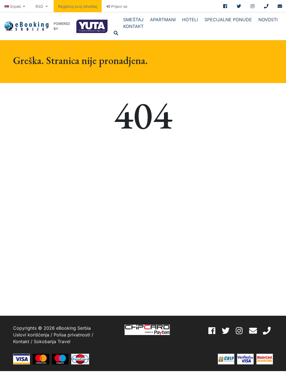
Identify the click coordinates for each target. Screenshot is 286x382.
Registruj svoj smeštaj (77, 6)
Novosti (268, 19)
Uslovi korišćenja (31, 335)
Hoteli (190, 19)
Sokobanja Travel (52, 341)
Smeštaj (133, 19)
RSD (39, 6)
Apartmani (163, 19)
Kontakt (133, 26)
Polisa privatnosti (72, 335)
